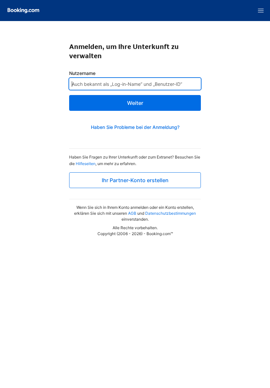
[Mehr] (261, 10)
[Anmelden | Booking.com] (23, 10)
